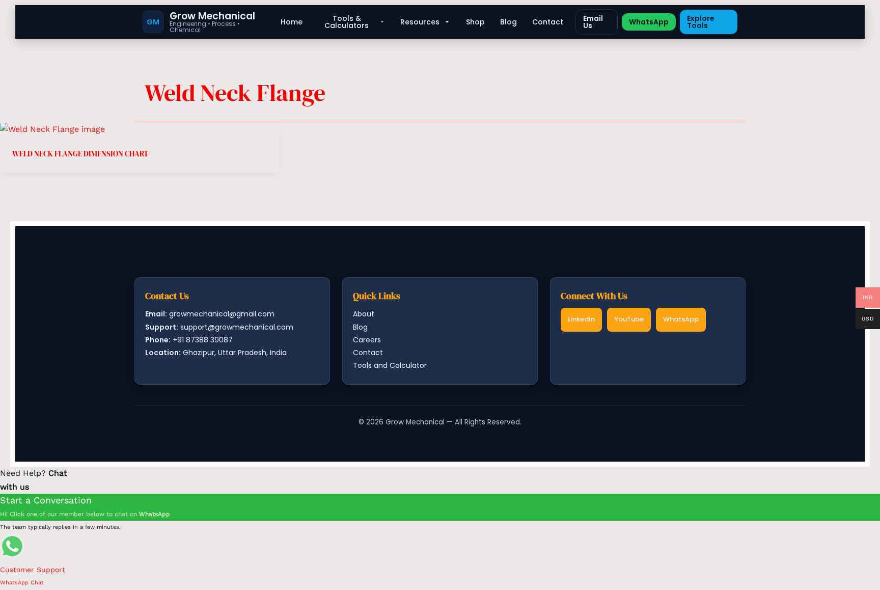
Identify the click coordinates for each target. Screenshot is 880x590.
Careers (367, 340)
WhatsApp (649, 22)
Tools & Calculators (346, 22)
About (363, 314)
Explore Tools (700, 22)
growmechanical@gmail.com (221, 314)
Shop (475, 22)
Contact (547, 22)
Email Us (593, 22)
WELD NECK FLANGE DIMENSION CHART (80, 153)
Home (291, 22)
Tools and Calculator (390, 365)
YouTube (629, 319)
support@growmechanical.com (236, 327)
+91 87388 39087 (203, 340)
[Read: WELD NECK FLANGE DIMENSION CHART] (52, 128)
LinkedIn (581, 319)
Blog (508, 22)
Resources (419, 22)
